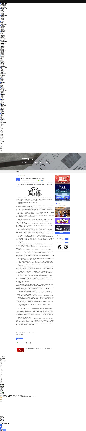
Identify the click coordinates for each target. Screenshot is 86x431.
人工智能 (1, 371)
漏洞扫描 (1, 91)
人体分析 (1, 69)
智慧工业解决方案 (3, 106)
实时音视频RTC (2, 61)
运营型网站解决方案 (2, 135)
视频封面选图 (1, 58)
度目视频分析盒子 (2, 63)
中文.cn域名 (1, 38)
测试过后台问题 (21, 334)
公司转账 (1, 363)
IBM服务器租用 (2, 11)
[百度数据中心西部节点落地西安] (62, 201)
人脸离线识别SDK (2, 70)
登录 (0, 127)
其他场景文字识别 (2, 54)
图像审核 (1, 77)
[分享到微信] (38, 180)
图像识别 (1, 76)
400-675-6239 (1, 415)
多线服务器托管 (2, 29)
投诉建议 (1, 377)
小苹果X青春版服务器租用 (3, 7)
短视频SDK (1, 60)
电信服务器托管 (2, 26)
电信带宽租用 (1, 32)
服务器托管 (3, 25)
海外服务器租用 (4, 15)
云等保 (1, 84)
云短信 (1, 102)
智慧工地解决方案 (3, 107)
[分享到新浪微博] (40, 180)
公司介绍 (1, 114)
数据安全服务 (2, 89)
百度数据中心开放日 (3, 122)
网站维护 (1, 92)
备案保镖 (1, 97)
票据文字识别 (1, 48)
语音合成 (1, 80)
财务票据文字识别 (2, 52)
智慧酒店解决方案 (3, 105)
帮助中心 (1, 125)
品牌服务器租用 (4, 8)
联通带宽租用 (1, 33)
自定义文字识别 (2, 53)
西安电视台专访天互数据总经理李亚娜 (61, 205)
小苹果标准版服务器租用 (3, 5)
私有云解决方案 (2, 110)
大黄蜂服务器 (2, 14)
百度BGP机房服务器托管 (3, 30)
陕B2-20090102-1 (13, 396)
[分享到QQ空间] (43, 180)
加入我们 (1, 365)
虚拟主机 (1, 39)
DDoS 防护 (1, 85)
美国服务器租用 (2, 16)
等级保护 (1, 83)
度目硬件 (3, 62)
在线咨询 (1, 416)
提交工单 (1, 374)
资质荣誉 (1, 117)
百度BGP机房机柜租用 (3, 24)
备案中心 (1, 376)
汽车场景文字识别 (2, 49)
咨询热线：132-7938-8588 (3, 124)
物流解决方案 (2, 108)
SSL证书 (1, 86)
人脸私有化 (1, 73)
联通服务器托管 (2, 27)
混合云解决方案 (2, 111)
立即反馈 (67, 242)
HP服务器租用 (1, 10)
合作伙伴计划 (1, 145)
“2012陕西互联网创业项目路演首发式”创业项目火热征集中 (27, 332)
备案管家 (1, 96)
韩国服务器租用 (2, 18)
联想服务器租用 (2, 13)
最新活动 (1, 1)
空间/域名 (3, 36)
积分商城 (2, 148)
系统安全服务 (2, 88)
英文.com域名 (1, 37)
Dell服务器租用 (2, 9)
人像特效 (1, 72)
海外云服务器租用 (2, 20)
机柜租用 (2, 21)
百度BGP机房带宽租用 (2, 35)
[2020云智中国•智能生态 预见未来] (62, 192)
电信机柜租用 (1, 22)
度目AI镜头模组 (2, 64)
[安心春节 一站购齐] (62, 183)
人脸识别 (1, 68)
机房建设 (1, 44)
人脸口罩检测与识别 (3, 71)
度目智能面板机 (2, 66)
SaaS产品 (1, 98)
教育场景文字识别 (2, 51)
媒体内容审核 (1, 57)
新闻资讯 (20, 175)
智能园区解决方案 (2, 138)
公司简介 (1, 379)
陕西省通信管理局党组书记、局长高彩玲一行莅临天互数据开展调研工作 (38, 348)
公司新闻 (1, 120)
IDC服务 (1, 369)
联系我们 (1, 116)
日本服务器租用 (2, 19)
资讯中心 (1, 150)
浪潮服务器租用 (2, 12)
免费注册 (1, 128)
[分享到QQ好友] (42, 180)
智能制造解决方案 (2, 137)
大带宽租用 (3, 31)
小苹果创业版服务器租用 (3, 4)
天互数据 (2, 0)
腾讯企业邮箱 (1, 100)
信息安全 (1, 375)
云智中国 (1, 121)
